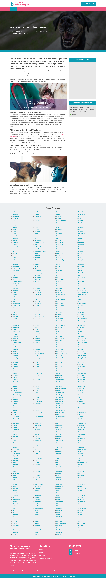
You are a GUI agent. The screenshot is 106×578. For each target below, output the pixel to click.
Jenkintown (38, 432)
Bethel (14, 297)
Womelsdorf (81, 517)
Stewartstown (82, 366)
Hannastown (38, 360)
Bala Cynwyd (16, 268)
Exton (36, 238)
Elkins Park (38, 216)
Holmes (37, 397)
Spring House (82, 355)
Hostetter (37, 410)
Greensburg (38, 349)
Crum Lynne (16, 449)
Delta (14, 480)
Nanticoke (59, 368)
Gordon (37, 331)
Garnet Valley (38, 290)
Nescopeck (59, 375)
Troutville (80, 421)
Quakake (80, 218)
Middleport (59, 310)
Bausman (15, 277)
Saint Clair (81, 281)
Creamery (15, 442)
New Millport (59, 401)
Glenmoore (38, 321)
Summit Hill (81, 379)
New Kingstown (60, 395)
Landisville (38, 497)
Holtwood (37, 399)
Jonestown (38, 440)
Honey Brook (38, 401)
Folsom (37, 264)
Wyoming (80, 530)
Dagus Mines (16, 456)
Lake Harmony (39, 484)
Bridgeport (15, 334)
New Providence (61, 410)
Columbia (15, 427)
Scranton (80, 299)
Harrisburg (37, 371)
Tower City (81, 414)
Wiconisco (81, 499)
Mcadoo (58, 297)
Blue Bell (15, 314)
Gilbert (36, 299)
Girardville (37, 305)
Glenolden (37, 323)
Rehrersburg (81, 242)
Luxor (58, 246)
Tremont (80, 416)
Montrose (59, 340)
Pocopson (59, 525)
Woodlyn (80, 519)
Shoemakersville (83, 323)
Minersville (59, 327)
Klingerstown (38, 469)
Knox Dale (37, 471)
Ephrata (37, 229)
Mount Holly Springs (62, 353)
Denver (15, 482)
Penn (57, 495)
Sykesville (81, 390)
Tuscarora (81, 425)
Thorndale (81, 408)
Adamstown (16, 218)
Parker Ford (59, 480)
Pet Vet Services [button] (23, 9)
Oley (57, 449)
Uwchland (81, 436)
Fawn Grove (38, 249)
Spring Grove (82, 353)
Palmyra (58, 473)
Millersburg (59, 316)
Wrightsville (81, 523)
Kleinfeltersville (39, 466)
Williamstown (82, 503)
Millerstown (59, 318)
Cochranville (16, 419)
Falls (36, 244)
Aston (14, 255)
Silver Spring (81, 327)
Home (11, 51)
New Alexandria (60, 379)
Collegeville (16, 423)
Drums (14, 510)
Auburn (15, 260)
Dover (14, 497)
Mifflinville (59, 314)
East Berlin (16, 521)
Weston (80, 490)
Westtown (81, 493)
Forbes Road (38, 266)
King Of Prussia (39, 458)
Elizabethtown (38, 212)
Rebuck (80, 236)
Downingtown (16, 499)
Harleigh (37, 366)
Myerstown (59, 366)
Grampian (37, 338)
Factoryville (38, 240)
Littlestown (59, 229)
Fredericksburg (39, 279)
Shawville (81, 312)
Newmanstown (60, 416)
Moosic (58, 342)
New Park (59, 405)
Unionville (81, 429)
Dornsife (15, 493)
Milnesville (59, 323)
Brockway (15, 340)
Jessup (37, 436)
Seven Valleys (82, 303)
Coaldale (15, 414)
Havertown (38, 382)
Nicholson (59, 425)
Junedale (37, 442)
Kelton (36, 447)
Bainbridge (16, 266)
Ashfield (15, 251)
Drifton (14, 506)
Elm (36, 218)
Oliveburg (59, 451)
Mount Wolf (59, 358)
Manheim (59, 273)
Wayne (80, 469)
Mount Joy (59, 355)
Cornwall (15, 436)
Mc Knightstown (60, 292)
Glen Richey (38, 314)
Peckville (58, 490)
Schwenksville (82, 294)
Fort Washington (39, 273)
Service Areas (45, 9)
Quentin (80, 222)
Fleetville (37, 255)
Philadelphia (59, 501)
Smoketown (81, 334)
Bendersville (16, 283)
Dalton (14, 462)
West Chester (82, 482)
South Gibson (82, 340)
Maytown (58, 290)
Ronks (80, 270)
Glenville (37, 327)
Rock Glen (81, 266)
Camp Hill (15, 366)
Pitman (58, 512)
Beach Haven (16, 279)
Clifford (15, 410)
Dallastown (16, 458)
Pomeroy (58, 527)
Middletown (59, 312)
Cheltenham (16, 388)
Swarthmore (81, 386)
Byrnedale (15, 362)
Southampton (82, 344)
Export (36, 236)
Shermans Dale (82, 318)
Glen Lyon (37, 310)
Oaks (57, 442)
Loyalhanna (59, 242)
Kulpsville (37, 475)
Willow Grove (82, 506)
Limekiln (58, 218)
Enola (36, 227)
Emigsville (37, 225)
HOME (14, 9)
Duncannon (16, 514)
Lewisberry (59, 214)
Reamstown (81, 233)
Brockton (15, 338)
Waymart (80, 466)
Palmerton (59, 471)
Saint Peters (81, 286)
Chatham (15, 386)
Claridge (15, 403)
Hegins (37, 386)
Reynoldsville (82, 249)
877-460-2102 (88, 4)
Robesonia (81, 264)
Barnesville (16, 270)
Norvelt (58, 432)
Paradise (58, 477)
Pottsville (80, 212)
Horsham (37, 408)
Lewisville (59, 216)
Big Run (15, 299)
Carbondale (16, 371)
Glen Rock (37, 318)
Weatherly (81, 471)
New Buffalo (59, 386)
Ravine (80, 229)
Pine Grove (59, 510)
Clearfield (15, 408)
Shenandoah (81, 314)
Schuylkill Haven (83, 292)
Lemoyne (37, 527)
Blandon (15, 310)
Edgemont (15, 532)
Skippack (80, 329)
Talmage (80, 392)
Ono (57, 458)
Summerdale (81, 377)
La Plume (37, 480)
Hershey (37, 392)
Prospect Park (82, 214)
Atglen (14, 257)
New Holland (60, 392)
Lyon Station (59, 253)
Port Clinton (59, 532)
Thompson (81, 405)
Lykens (58, 249)
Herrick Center (39, 390)
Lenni (36, 532)
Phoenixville (59, 503)
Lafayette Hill (38, 482)
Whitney (80, 497)
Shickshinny (81, 321)
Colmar (15, 425)
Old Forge (59, 447)
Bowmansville (16, 323)
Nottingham (59, 436)
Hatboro (37, 375)
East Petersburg (17, 525)
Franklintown (38, 277)
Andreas (15, 229)
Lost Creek (59, 240)
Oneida (58, 456)
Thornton (80, 410)
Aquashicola (16, 236)
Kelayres (37, 445)
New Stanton (60, 414)
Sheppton (81, 316)
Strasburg (81, 368)
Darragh (15, 469)
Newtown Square (61, 421)
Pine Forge (59, 508)
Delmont (15, 477)
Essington (37, 231)
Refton (80, 240)
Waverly (80, 464)
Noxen (58, 438)
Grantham (37, 340)
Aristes (15, 244)
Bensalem (15, 286)
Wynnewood (81, 527)
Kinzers (37, 462)
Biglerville (15, 301)
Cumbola (15, 451)
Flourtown (37, 260)
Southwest (81, 347)
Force (36, 268)
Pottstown (59, 534)
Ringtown (81, 262)
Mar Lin (58, 277)
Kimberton (37, 456)
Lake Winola (38, 486)
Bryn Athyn (16, 358)
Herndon (37, 388)
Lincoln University (61, 220)
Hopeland (37, 405)
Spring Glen (81, 351)
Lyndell (58, 251)
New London (59, 397)
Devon (14, 486)
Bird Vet (41, 552)
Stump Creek (82, 373)
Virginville (81, 442)
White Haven (81, 495)
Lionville (58, 225)
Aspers (15, 253)
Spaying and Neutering (45, 558)
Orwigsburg (59, 466)
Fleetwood (37, 257)
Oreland (58, 462)
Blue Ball (15, 312)
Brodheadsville (17, 342)
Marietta (58, 281)
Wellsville (81, 475)
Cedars (15, 377)
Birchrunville (16, 303)
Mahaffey (58, 257)
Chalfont (15, 384)
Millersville (59, 321)
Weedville (81, 473)
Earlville (15, 519)
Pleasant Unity (60, 519)
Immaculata (38, 423)
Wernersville (81, 480)
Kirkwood (37, 464)
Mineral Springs (60, 325)
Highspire (37, 395)
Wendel (80, 477)
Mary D (58, 286)
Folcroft (37, 262)
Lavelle (37, 510)
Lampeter (37, 488)
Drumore (15, 508)
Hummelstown (39, 412)
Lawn (36, 512)
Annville (15, 233)
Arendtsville (16, 242)
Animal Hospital (43, 549)
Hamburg (37, 358)
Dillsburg (15, 488)
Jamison (37, 427)
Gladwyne (37, 307)
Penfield (58, 493)
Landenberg (38, 493)
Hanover (37, 362)
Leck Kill (37, 519)
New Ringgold (60, 412)
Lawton (37, 514)
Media (58, 301)
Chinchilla (15, 399)
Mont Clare (59, 336)
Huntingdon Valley (40, 416)
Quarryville (81, 220)
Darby (14, 466)
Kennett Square (39, 451)
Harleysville (38, 368)
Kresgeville (38, 473)
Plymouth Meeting (61, 523)
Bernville (15, 288)
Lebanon (37, 517)
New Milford (59, 399)
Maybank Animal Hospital (62, 576)
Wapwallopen (82, 456)
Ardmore (15, 240)
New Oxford (59, 403)
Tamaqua (80, 395)
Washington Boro (83, 462)
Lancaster (37, 490)
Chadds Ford (16, 382)
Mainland (59, 264)
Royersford (81, 275)
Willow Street (82, 508)
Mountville (59, 362)
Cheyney (15, 397)
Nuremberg (59, 440)
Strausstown (81, 371)
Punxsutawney (82, 216)
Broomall (15, 353)
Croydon (15, 447)
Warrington (81, 460)
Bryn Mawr (16, 360)
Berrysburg (16, 290)
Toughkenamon (82, 412)
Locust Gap (59, 236)
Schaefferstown (82, 290)
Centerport (16, 379)
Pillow (58, 506)
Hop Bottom (38, 403)
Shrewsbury (81, 325)
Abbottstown (17, 51)
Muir (57, 364)
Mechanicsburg (60, 299)
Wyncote (80, 525)
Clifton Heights (17, 412)
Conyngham (16, 434)
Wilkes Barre (81, 501)
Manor (58, 275)
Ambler (15, 227)
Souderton (81, 336)
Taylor (80, 397)
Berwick (15, 292)
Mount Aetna (59, 349)
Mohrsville (59, 334)
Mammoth (59, 268)
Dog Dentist (42, 555)
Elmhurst (37, 220)
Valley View (81, 438)
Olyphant (58, 453)
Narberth (58, 371)
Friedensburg (38, 283)
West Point (81, 486)
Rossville (80, 273)
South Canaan (82, 338)
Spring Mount (82, 358)
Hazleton (37, 384)
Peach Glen (59, 488)
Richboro (80, 253)
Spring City (81, 349)
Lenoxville (37, 534)
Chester (15, 390)
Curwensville (16, 453)
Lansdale (37, 499)
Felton (36, 253)
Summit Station (82, 382)
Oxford (58, 469)
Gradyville (37, 336)
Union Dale (81, 427)
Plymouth (59, 521)
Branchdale (16, 327)
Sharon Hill (81, 307)
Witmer (80, 514)
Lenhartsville (38, 530)
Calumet (15, 364)
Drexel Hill (16, 503)
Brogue (15, 344)
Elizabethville (38, 214)
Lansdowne (38, 501)
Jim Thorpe (38, 438)
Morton (58, 347)
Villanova (80, 440)
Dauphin (15, 471)
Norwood (58, 434)
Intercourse (38, 425)
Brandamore (16, 329)
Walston (80, 453)
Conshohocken (17, 432)
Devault (15, 484)
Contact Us (35, 9)
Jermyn (37, 434)
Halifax (36, 355)
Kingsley (37, 460)
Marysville (59, 288)
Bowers (15, 321)
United (80, 432)
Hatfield (37, 377)
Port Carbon (59, 530)
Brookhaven (16, 347)
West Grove (81, 484)
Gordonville (38, 334)
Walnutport (81, 451)
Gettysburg (38, 294)
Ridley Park (81, 260)
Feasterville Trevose (40, 251)
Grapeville (37, 344)
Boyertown (16, 325)
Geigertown (38, 292)
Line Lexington (60, 222)
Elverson (37, 222)
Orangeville (59, 460)
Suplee (80, 384)
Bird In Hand (16, 305)
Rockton (80, 268)
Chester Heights (17, 392)
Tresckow (81, 419)
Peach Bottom (60, 486)
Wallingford (81, 447)
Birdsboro (15, 307)
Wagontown (81, 445)
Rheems (80, 251)
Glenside (37, 325)
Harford (37, 364)
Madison (58, 255)
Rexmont (80, 246)
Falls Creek (38, 246)
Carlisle (15, 373)
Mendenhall (59, 303)
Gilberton (37, 301)
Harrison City (38, 373)
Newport (58, 419)
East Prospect (16, 527)
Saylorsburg (81, 288)
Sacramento (81, 277)
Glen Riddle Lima (39, 316)
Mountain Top (60, 360)
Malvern (58, 266)
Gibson (37, 297)
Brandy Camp (16, 331)
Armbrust (15, 246)
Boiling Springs (17, 316)
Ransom (80, 227)
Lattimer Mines (39, 508)
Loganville (59, 238)
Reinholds (81, 244)
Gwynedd (37, 351)
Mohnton (58, 331)
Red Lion (80, 238)
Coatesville (16, 416)
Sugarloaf (81, 375)
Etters (36, 233)
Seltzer (80, 301)
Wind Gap (81, 510)
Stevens (80, 364)
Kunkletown (38, 477)
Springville (81, 362)
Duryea (15, 517)
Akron (14, 222)
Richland (80, 255)
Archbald (15, 238)
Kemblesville (38, 449)
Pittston (58, 514)
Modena (58, 329)
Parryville (59, 484)
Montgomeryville (60, 338)
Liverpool (59, 231)
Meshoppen (59, 307)
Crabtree (15, 438)
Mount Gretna (60, 351)
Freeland (37, 281)
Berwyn (15, 294)
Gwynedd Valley (39, 353)
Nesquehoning (60, 377)
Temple (80, 399)
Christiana (15, 401)
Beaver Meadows (17, 281)
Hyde (36, 419)
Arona (14, 249)
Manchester (59, 270)
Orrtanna (58, 464)
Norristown (59, 427)
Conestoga (16, 429)
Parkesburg (59, 482)
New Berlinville (60, 382)
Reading (80, 231)
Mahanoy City (60, 260)
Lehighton (37, 525)
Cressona (15, 445)
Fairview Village (39, 242)
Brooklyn (15, 349)
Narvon (58, 373)
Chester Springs (17, 395)
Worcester (81, 521)
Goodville (37, 329)
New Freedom (60, 390)
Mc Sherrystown (60, 294)
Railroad (80, 225)
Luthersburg (59, 244)
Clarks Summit (17, 405)
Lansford (37, 503)
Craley (14, 440)
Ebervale (15, 530)
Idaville (37, 421)
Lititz (57, 227)
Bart (14, 273)
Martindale (59, 283)
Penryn (58, 497)
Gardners (37, 288)
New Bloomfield (60, 384)
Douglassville (16, 495)
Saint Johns (81, 283)
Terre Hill (80, 401)
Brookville (15, 351)
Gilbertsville (38, 303)
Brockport (15, 336)
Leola (58, 212)
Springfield (81, 360)
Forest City (38, 270)
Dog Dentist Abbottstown (27, 51)
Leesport (37, 523)
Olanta (58, 445)
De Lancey (16, 473)
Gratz (36, 347)
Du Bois (15, 512)
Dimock (15, 490)
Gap (36, 286)
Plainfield (59, 517)
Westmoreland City (83, 488)
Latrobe (37, 506)
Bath (14, 275)
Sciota (80, 297)
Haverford (37, 379)
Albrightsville (16, 225)
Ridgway (80, 257)
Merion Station (60, 305)
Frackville (37, 275)
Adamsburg (16, 216)
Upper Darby (81, 434)
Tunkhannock (82, 423)
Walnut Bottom (82, 449)
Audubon (15, 262)
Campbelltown (17, 368)
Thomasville (81, 403)
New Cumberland (61, 388)
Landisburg (38, 495)
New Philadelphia (61, 408)
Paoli (57, 475)
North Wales (59, 429)
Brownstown (16, 355)
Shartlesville (81, 310)
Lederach (37, 521)
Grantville (37, 342)
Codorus (15, 421)
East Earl (15, 523)
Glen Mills (37, 312)
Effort (14, 534)
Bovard (15, 318)
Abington (15, 214)
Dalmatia (15, 460)
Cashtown (15, 375)
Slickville (80, 331)
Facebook (72, 576)
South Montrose (82, 342)
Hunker (37, 414)
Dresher (15, 501)
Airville (15, 220)
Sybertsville (81, 388)
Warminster (81, 458)
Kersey (36, 453)
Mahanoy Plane (60, 262)
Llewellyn (59, 233)
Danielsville (16, 464)
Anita (14, 231)
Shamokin (81, 305)
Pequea (58, 499)
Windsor (80, 512)
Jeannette (37, 429)
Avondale (15, 264)
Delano (15, 475)
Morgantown (59, 344)
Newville (58, 423)
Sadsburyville (82, 279)
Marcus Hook (60, 279)
